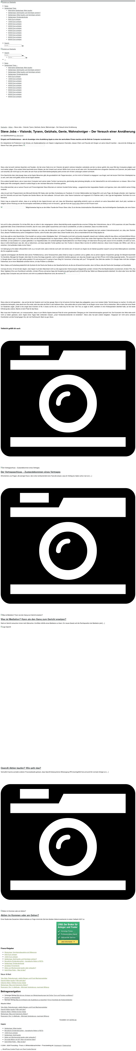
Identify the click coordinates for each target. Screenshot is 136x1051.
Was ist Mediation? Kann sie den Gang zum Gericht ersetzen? (33, 619)
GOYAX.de (73, 1020)
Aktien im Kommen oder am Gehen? (20, 915)
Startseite (4, 127)
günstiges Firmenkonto (11, 966)
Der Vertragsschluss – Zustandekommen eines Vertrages (30, 471)
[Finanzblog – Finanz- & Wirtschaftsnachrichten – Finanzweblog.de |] (8, 2)
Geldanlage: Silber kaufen (13, 1028)
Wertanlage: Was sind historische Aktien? (14, 985)
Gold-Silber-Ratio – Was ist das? (15, 970)
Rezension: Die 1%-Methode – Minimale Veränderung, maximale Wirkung (25, 987)
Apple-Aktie (76, 203)
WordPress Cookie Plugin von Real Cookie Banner (19, 1049)
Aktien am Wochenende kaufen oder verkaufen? (20, 968)
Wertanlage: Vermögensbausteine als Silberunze (20, 952)
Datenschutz (67, 1045)
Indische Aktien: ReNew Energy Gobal (13, 983)
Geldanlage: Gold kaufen (12, 1035)
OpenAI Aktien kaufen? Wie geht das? (21, 767)
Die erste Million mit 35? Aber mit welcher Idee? (20, 1039)
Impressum (58, 1045)
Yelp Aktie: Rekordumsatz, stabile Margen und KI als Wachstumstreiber (24, 978)
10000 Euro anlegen (11, 957)
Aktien (11, 127)
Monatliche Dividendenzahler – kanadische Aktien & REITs (23, 961)
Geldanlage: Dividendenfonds (14, 963)
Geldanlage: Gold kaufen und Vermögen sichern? (20, 959)
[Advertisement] (68, 112)
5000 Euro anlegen (10, 954)
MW (5, 135)
